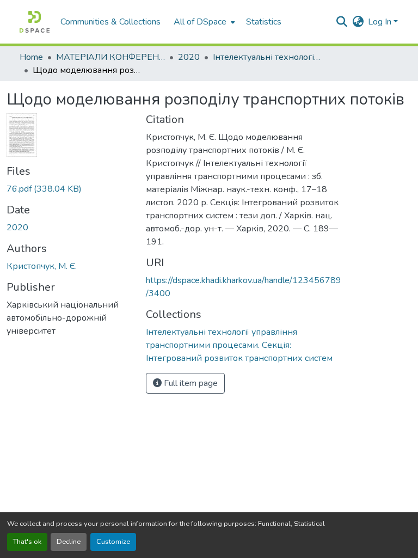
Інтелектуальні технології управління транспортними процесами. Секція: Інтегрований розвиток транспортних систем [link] (267, 57)
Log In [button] (381, 22)
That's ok (27, 542)
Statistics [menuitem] (263, 22)
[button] (35, 22)
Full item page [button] (190, 383)
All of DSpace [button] (200, 22)
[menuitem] (203, 22)
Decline (69, 542)
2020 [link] (189, 57)
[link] (70, 188)
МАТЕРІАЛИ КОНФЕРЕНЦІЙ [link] (110, 57)
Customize (113, 542)
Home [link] (31, 57)
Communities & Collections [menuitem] (110, 22)
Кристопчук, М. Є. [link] (42, 266)
